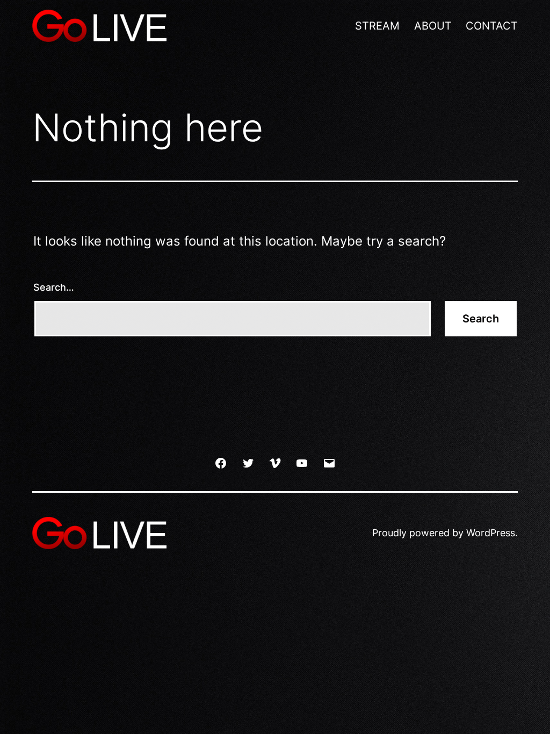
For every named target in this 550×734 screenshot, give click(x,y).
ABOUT (433, 25)
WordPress (490, 532)
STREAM (377, 25)
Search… (53, 287)
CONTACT (492, 25)
